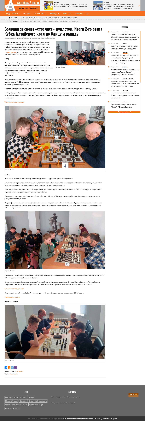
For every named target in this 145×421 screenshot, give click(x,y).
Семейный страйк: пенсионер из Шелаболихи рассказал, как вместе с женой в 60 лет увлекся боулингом (125, 37)
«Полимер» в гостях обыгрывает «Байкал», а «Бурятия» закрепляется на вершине (125, 95)
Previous (43, 6)
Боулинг (8, 397)
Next (139, 6)
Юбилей (23, 397)
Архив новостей (124, 112)
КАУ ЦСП (79, 14)
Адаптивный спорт (36, 405)
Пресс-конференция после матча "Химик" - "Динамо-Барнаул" (123, 106)
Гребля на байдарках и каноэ (16, 405)
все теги (16, 408)
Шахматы (18, 371)
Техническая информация (14, 102)
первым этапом (10, 52)
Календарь (55, 14)
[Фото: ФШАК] (55, 136)
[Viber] (15, 367)
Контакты (67, 14)
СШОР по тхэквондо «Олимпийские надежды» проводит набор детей (124, 47)
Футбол (31, 397)
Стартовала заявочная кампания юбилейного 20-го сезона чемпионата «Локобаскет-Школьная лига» (125, 83)
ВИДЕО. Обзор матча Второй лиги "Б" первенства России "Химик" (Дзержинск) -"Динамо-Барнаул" (125, 72)
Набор (15, 397)
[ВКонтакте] (6, 367)
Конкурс (8, 408)
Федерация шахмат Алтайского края (43, 38)
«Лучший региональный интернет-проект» (50, 18)
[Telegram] (12, 367)
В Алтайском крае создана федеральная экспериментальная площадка (50, 21)
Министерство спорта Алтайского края (65, 397)
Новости (124, 27)
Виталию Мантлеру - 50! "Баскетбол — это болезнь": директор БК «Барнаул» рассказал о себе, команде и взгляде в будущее (125, 59)
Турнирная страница (12, 297)
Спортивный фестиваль (38, 401)
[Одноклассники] (9, 367)
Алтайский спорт (28, 2)
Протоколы (14, 374)
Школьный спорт (11, 401)
